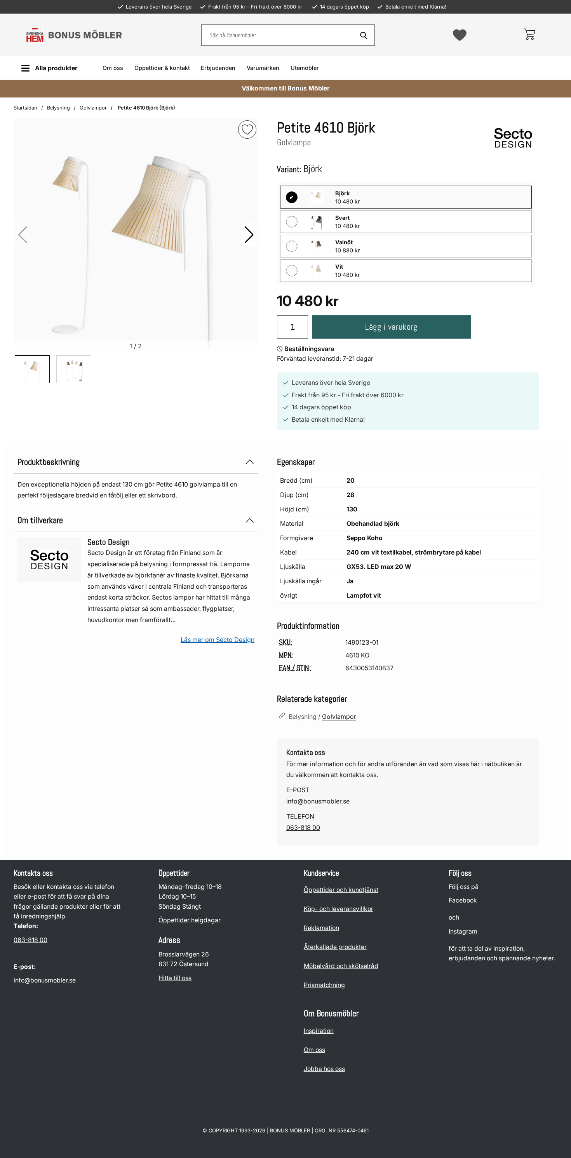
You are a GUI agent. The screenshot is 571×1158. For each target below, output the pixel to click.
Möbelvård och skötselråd (341, 966)
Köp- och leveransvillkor (338, 909)
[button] (249, 234)
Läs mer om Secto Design (217, 639)
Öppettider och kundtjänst (341, 890)
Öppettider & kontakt (162, 67)
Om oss (113, 67)
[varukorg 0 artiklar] (529, 35)
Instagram (463, 931)
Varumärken (263, 67)
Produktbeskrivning (48, 462)
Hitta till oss (174, 978)
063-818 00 (303, 827)
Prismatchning (324, 985)
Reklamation (321, 928)
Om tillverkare (40, 520)
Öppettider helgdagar (189, 920)
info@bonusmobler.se (318, 801)
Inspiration (319, 1031)
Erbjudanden (218, 67)
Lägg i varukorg (391, 326)
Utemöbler (305, 67)
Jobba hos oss (324, 1069)
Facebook (463, 900)
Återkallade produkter (335, 947)
